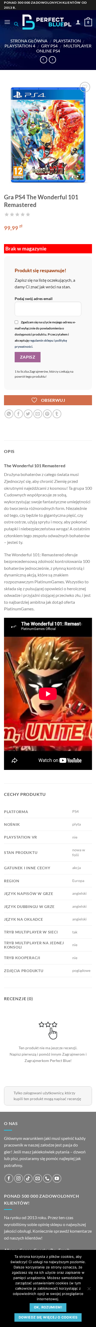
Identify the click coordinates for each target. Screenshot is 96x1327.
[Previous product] (52, 60)
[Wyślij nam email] (37, 1178)
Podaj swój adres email (34, 298)
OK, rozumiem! (48, 1307)
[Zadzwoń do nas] (47, 1178)
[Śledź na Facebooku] (9, 1178)
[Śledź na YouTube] (57, 1178)
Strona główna (28, 40)
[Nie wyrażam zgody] (89, 1290)
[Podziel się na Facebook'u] (18, 413)
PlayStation (67, 40)
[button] (7, 21)
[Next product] (43, 60)
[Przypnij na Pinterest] (47, 413)
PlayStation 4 (20, 45)
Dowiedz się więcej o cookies (48, 1317)
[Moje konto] (78, 22)
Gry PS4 (49, 45)
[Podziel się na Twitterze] (28, 413)
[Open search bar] (16, 24)
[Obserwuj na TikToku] (28, 1178)
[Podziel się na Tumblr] (57, 413)
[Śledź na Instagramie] (18, 1178)
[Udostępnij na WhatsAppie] (9, 413)
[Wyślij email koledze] (37, 413)
